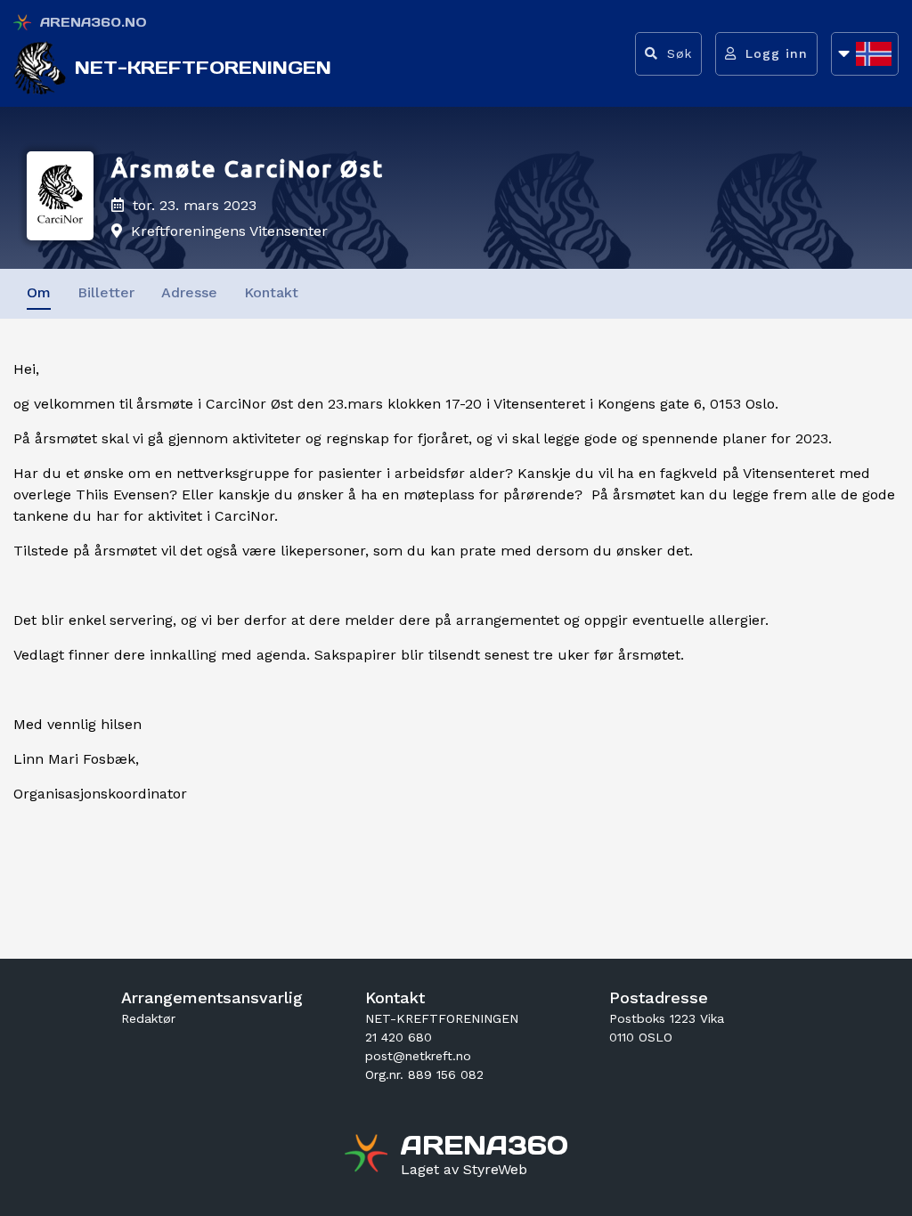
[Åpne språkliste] (865, 54)
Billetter (105, 292)
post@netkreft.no (418, 1056)
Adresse (189, 292)
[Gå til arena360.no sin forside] (368, 1155)
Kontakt (271, 292)
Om (39, 292)
